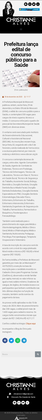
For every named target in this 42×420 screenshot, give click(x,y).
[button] (21, 29)
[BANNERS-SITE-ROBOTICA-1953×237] (29, 10)
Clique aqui (31, 323)
